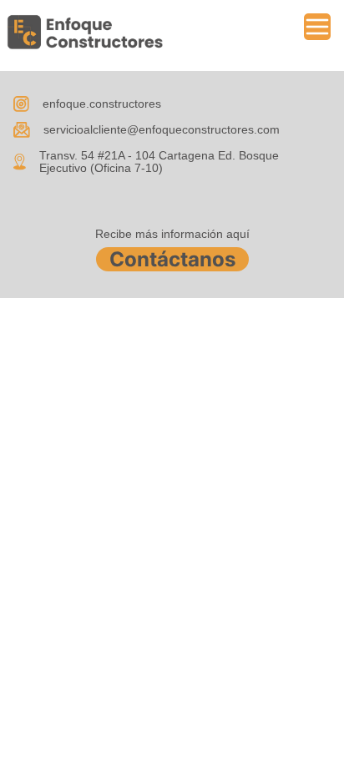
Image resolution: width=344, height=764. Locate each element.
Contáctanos (172, 259)
